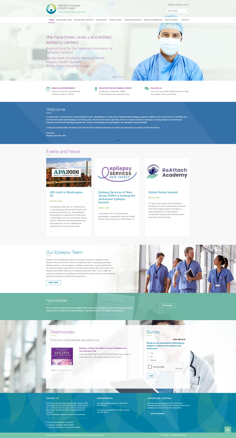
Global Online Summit (163, 192)
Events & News (171, 20)
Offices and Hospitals (83, 20)
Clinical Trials (115, 20)
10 (70, 370)
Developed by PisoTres (178, 435)
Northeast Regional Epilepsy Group (66, 9)
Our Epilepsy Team (64, 20)
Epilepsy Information (153, 20)
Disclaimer (165, 435)
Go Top (227, 430)
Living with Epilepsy (132, 20)
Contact (185, 20)
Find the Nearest (157, 413)
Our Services (101, 20)
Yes (151, 353)
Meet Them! (53, 282)
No (151, 357)
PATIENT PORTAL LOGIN (178, 5)
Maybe (152, 360)
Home (51, 20)
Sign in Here (167, 305)
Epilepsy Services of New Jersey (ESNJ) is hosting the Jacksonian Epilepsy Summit (116, 197)
